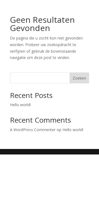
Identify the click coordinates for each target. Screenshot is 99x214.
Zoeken (79, 78)
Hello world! (20, 104)
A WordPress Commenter (33, 129)
